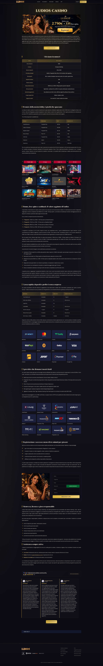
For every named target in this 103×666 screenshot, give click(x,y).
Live (44, 162)
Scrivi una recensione (74, 573)
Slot (74, 162)
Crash (59, 162)
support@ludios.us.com (37, 555)
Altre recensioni (51, 621)
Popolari (29, 162)
